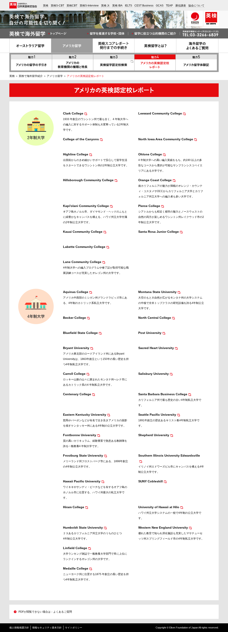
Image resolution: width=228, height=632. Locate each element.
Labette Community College (84, 247)
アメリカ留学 (55, 76)
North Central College (154, 317)
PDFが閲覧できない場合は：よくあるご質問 (45, 611)
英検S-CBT (57, 5)
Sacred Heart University (156, 348)
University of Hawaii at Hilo (158, 507)
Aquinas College (75, 292)
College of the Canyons (81, 139)
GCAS (159, 5)
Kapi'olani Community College (86, 206)
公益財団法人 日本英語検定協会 (23, 5)
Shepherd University (153, 435)
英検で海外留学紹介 (31, 76)
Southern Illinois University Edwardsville (169, 455)
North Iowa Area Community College (165, 139)
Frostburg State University (83, 455)
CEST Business (143, 5)
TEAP (169, 5)
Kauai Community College (82, 231)
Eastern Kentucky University (84, 414)
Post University (149, 333)
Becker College (74, 317)
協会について (196, 5)
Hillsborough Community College (88, 180)
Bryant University (76, 348)
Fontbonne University (79, 435)
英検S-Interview (89, 5)
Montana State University (157, 292)
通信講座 (180, 5)
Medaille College (75, 568)
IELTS (128, 5)
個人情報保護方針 (19, 627)
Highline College (75, 154)
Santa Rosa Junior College (158, 231)
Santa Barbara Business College (162, 394)
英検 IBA (117, 5)
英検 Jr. (105, 5)
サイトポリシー (73, 627)
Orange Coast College (155, 180)
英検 (45, 5)
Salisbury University (153, 373)
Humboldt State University (83, 527)
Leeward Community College (160, 113)
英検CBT (72, 5)
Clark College (73, 113)
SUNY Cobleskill (150, 481)
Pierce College (149, 206)
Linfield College (75, 548)
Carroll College (74, 373)
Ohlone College (150, 154)
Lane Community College (82, 262)
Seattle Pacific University (157, 414)
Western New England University (163, 527)
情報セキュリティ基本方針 (47, 627)
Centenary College (77, 394)
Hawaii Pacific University (81, 481)
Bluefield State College (80, 333)
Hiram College (73, 507)
